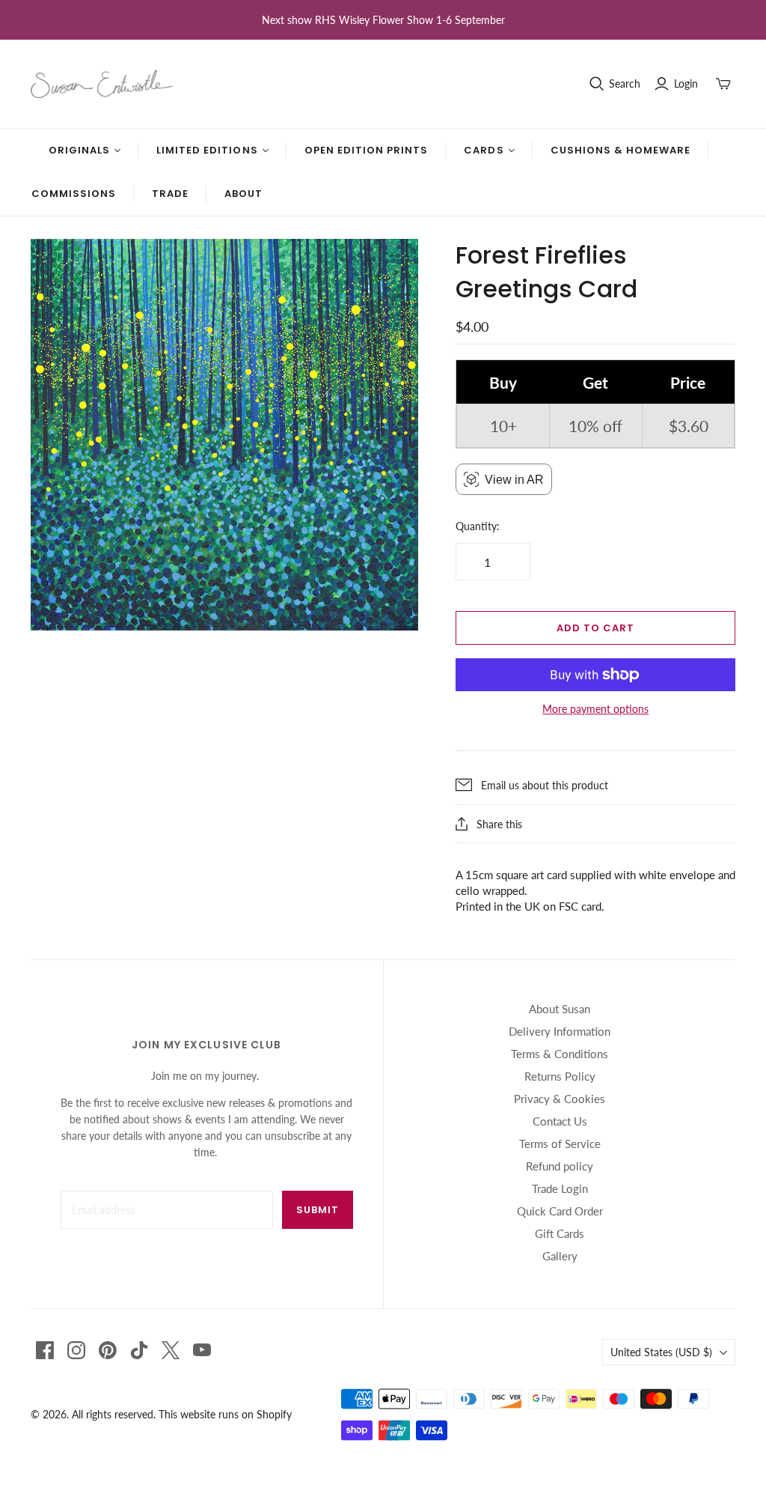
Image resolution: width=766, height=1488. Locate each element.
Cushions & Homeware (621, 150)
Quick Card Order (560, 1211)
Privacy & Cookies (559, 1098)
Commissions (73, 193)
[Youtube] (202, 1350)
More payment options (595, 708)
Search (624, 83)
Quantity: (478, 526)
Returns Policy (559, 1076)
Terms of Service (560, 1143)
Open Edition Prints (366, 150)
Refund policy (559, 1166)
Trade (170, 193)
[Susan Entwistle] (102, 84)
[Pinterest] (108, 1350)
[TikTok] (139, 1350)
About (243, 193)
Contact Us (560, 1121)
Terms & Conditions (559, 1053)
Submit (317, 1210)
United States (661, 1352)
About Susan (559, 1008)
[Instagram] (76, 1350)
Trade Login (560, 1188)
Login (686, 83)
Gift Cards (559, 1233)
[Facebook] (45, 1350)
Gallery (559, 1256)
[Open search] (596, 83)
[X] (171, 1350)
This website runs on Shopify (225, 1414)
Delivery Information (559, 1031)
